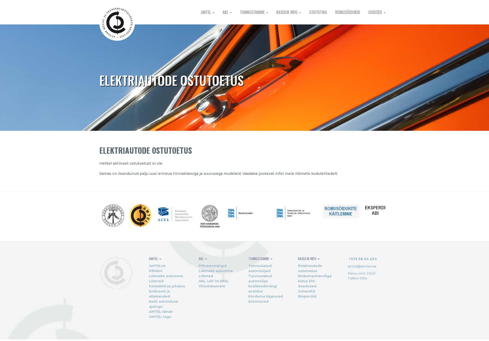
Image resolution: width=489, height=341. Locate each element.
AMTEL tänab (161, 311)
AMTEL (206, 12)
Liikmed (156, 281)
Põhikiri (155, 271)
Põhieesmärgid (213, 266)
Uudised (375, 12)
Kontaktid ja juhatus (167, 286)
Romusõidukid (347, 12)
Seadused (307, 286)
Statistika (318, 12)
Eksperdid (307, 296)
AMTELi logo (160, 317)
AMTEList (157, 266)
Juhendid (306, 291)
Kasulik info (287, 12)
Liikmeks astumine (166, 276)
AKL (226, 12)
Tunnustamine (253, 12)
